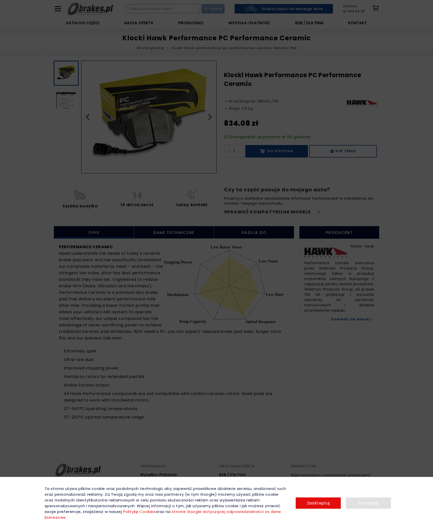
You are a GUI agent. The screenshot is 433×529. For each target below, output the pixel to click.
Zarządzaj (368, 503)
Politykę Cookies (139, 511)
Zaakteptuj (318, 503)
